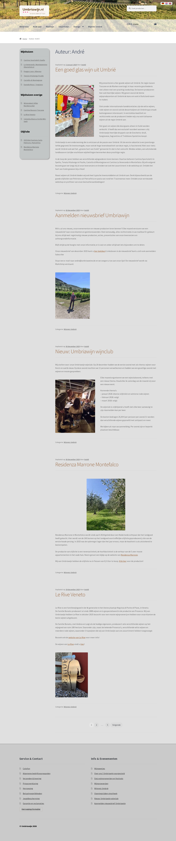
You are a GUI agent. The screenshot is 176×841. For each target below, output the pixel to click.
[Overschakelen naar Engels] (170, 3)
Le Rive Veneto (70, 594)
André (83, 65)
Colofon (26, 768)
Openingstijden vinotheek (105, 793)
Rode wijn (37, 26)
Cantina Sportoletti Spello (34, 60)
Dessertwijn (63, 26)
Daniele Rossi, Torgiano (33, 84)
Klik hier (122, 561)
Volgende (116, 725)
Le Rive (71, 644)
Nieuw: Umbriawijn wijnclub (84, 351)
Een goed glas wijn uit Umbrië (85, 69)
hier (82, 644)
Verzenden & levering (32, 778)
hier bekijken (99, 251)
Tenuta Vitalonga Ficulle (34, 76)
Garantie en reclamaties (33, 803)
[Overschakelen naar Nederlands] (166, 3)
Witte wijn (23, 26)
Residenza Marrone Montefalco (86, 464)
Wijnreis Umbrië (95, 26)
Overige (76, 26)
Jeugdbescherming (31, 798)
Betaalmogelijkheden (32, 793)
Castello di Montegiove (33, 80)
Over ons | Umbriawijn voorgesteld (109, 773)
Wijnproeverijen (101, 783)
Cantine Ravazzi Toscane (34, 110)
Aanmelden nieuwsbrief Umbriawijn (92, 215)
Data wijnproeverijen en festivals (108, 778)
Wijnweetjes (99, 768)
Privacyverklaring (30, 783)
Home (25, 39)
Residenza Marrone (129, 555)
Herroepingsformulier (31, 809)
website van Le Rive (76, 637)
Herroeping (28, 788)
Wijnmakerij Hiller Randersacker (31, 104)
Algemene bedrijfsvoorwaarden (36, 773)
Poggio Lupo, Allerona (32, 71)
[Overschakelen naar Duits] (163, 3)
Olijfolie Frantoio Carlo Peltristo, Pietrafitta (33, 141)
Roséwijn (50, 26)
